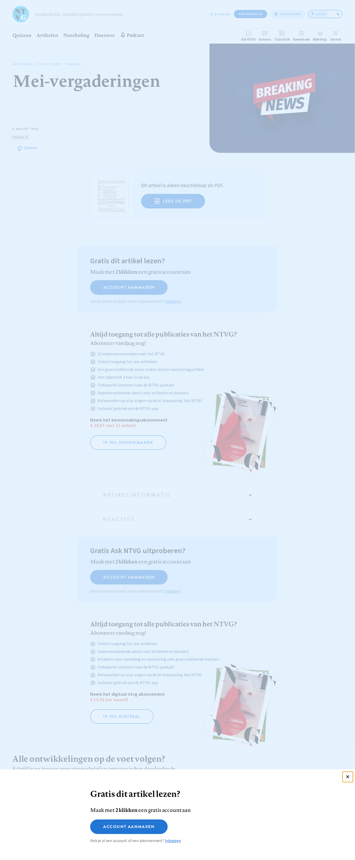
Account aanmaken (129, 827)
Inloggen (173, 841)
